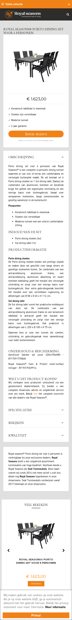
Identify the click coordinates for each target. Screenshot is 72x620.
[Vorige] (11, 64)
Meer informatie (55, 607)
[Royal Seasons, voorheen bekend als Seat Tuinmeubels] (22, 14)
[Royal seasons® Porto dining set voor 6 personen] (36, 64)
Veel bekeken (36, 505)
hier (35, 393)
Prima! (36, 615)
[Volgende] (60, 64)
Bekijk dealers (36, 134)
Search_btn (67, 14)
